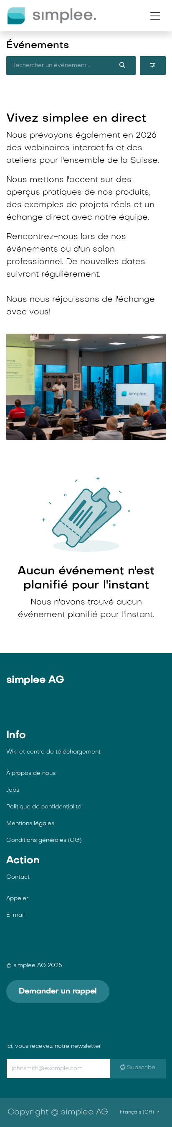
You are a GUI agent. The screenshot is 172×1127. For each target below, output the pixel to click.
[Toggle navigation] (155, 15)
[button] (71, 1069)
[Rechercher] (122, 65)
